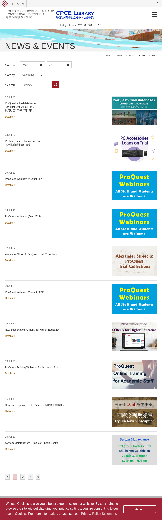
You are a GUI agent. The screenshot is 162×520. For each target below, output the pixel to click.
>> (38, 476)
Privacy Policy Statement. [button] (99, 513)
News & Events (125, 55)
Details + (10, 116)
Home (108, 55)
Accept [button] (140, 509)
